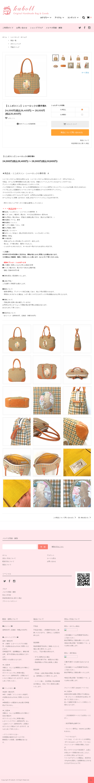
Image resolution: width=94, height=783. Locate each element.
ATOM (9, 595)
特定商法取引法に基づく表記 (12, 598)
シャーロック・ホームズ (19, 37)
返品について (84, 140)
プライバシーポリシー (9, 601)
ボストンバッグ (16, 44)
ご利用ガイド (7, 28)
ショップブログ (36, 28)
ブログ (4, 589)
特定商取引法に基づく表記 (80, 143)
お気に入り (11, 118)
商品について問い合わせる (72, 132)
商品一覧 (13, 40)
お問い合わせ (21, 28)
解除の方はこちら (58, 547)
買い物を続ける (83, 517)
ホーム (4, 37)
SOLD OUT (71, 124)
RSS (3, 595)
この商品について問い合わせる (63, 517)
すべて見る (85, 72)
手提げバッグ (15, 47)
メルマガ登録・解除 (54, 28)
